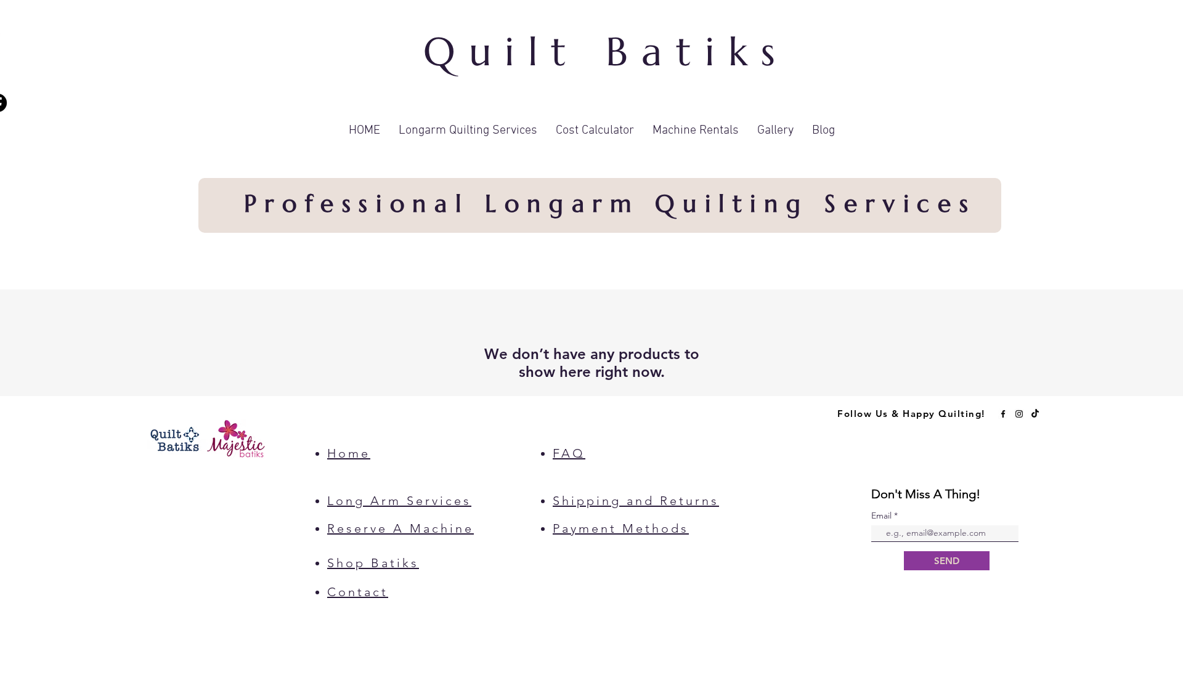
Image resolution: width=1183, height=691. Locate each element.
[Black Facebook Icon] (1003, 414)
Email (882, 515)
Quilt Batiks (606, 51)
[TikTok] (1035, 414)
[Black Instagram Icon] (1019, 414)
